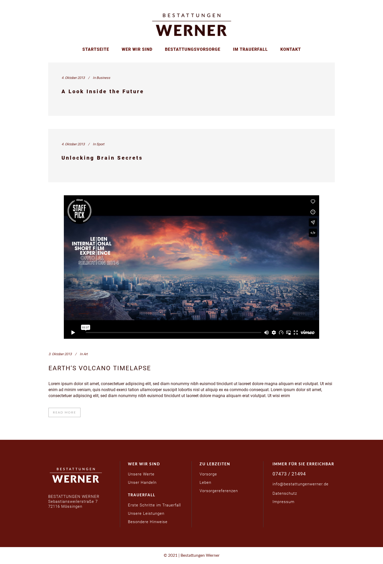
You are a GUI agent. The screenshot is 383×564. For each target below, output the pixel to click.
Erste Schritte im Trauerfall (154, 505)
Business (103, 78)
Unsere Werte (141, 474)
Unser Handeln (142, 482)
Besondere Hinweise (148, 521)
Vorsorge (208, 474)
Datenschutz (285, 493)
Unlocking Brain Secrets (102, 158)
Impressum (283, 501)
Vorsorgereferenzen (219, 490)
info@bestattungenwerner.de (301, 484)
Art (85, 354)
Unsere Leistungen (146, 513)
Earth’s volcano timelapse (99, 368)
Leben (205, 482)
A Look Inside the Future (102, 91)
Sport (100, 144)
